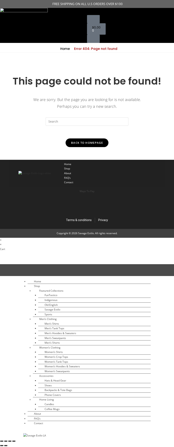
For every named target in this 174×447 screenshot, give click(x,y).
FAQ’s (67, 178)
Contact (68, 182)
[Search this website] (87, 121)
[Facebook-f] (134, 168)
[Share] (9, 441)
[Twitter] (158, 168)
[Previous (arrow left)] (1, 445)
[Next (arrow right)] (5, 445)
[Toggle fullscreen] (5, 441)
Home (64, 48)
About (67, 173)
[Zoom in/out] (1, 441)
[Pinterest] (158, 178)
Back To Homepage (87, 143)
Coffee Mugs (52, 409)
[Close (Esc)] (13, 441)
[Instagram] (146, 168)
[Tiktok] (123, 168)
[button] (90, 11)
